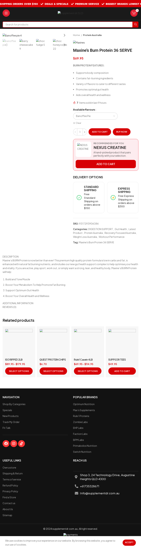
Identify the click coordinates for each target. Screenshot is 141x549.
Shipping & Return (13, 473)
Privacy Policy (10, 491)
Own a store (9, 467)
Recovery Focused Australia (120, 232)
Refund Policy (10, 485)
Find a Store (9, 497)
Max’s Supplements (84, 410)
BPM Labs (78, 439)
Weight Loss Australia (85, 236)
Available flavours (84, 109)
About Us (8, 509)
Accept (129, 542)
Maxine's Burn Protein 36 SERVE (96, 242)
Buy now (121, 131)
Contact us (9, 503)
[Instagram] (13, 443)
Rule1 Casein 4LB (83, 359)
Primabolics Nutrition (85, 445)
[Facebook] (6, 443)
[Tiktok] (21, 443)
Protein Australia (92, 35)
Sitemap (7, 515)
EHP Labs (78, 427)
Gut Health (121, 229)
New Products (11, 415)
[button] (122, 371)
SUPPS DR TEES (117, 359)
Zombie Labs (80, 421)
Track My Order (11, 421)
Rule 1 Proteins (81, 415)
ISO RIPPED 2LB (14, 359)
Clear (78, 123)
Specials (7, 410)
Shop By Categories (14, 404)
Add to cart (100, 131)
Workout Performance (111, 236)
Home (76, 35)
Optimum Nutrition (84, 404)
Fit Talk (6, 427)
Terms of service (12, 479)
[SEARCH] (135, 24)
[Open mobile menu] (6, 13)
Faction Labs (80, 433)
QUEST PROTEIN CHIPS (53, 359)
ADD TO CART (105, 164)
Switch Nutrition (82, 451)
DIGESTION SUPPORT (100, 229)
